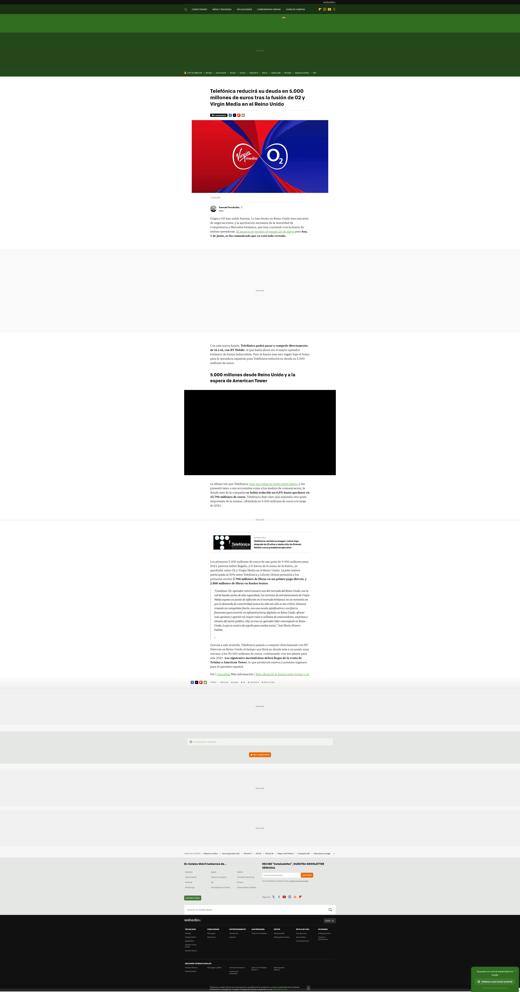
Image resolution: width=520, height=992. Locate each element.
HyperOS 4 (253, 72)
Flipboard (320, 9)
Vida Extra (211, 937)
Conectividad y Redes (246, 887)
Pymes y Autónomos (323, 938)
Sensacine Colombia (233, 972)
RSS (295, 896)
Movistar (189, 872)
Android (188, 882)
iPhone (240, 882)
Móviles (209, 72)
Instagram (324, 9)
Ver (261, 754)
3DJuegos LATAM (214, 967)
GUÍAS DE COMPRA (295, 9)
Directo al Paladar (259, 933)
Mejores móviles (302, 72)
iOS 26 (258, 853)
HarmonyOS (221, 72)
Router (233, 72)
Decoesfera (301, 937)
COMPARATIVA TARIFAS (269, 9)
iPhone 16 (269, 853)
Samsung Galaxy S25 (231, 853)
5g (212, 882)
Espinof (232, 937)
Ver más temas (193, 898)
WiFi (314, 72)
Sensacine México (237, 967)
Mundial (287, 72)
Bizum (264, 72)
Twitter (334, 9)
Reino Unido (269, 682)
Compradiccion (302, 941)
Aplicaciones (190, 877)
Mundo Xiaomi (191, 950)
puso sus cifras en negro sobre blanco (273, 484)
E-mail (243, 115)
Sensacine (233, 933)
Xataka (188, 933)
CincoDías (223, 674)
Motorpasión (279, 933)
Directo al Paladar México (259, 968)
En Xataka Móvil (260, 538)
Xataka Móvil (190, 937)
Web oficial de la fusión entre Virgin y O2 (282, 674)
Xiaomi (240, 872)
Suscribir (307, 875)
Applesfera (189, 941)
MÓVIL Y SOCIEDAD (221, 9)
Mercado (224, 682)
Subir (327, 920)
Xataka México (191, 967)
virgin (235, 682)
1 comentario (220, 115)
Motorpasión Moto (282, 937)
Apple (213, 872)
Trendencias (301, 933)
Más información (280, 989)
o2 (244, 682)
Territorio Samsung (245, 877)
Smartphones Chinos (220, 887)
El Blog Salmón (324, 933)
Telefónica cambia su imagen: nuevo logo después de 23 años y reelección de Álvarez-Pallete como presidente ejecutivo (278, 544)
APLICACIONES (244, 9)
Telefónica (254, 682)
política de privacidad (299, 881)
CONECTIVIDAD (199, 9)
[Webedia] (329, 2)
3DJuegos (211, 933)
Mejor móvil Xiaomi (286, 853)
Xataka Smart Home (190, 945)
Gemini (243, 72)
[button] (230, 207)
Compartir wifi (304, 853)
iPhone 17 (248, 853)
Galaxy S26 (275, 72)
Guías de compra (218, 877)
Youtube (329, 9)
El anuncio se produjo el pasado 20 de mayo (265, 231)
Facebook (230, 115)
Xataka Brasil (190, 971)
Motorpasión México (279, 968)
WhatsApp (190, 887)
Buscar (330, 909)
